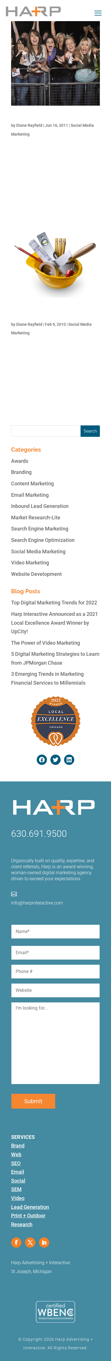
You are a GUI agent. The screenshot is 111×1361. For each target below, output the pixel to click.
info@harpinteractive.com (37, 903)
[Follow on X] (30, 1242)
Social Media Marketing (38, 551)
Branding (21, 472)
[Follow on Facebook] (16, 1242)
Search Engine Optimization (43, 540)
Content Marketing (32, 483)
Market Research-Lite (35, 517)
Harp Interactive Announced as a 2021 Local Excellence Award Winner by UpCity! (54, 622)
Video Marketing (30, 563)
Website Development (36, 574)
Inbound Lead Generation (40, 506)
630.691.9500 (39, 833)
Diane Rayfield (29, 125)
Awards (19, 461)
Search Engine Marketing (39, 529)
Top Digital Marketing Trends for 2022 (54, 603)
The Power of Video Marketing (45, 643)
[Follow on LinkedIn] (44, 1242)
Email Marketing (30, 495)
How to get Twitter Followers (42, 117)
